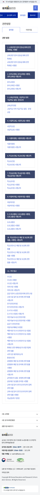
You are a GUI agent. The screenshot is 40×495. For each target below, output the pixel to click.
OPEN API (19, 469)
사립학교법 (11, 126)
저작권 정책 (5, 472)
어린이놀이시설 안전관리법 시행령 (18, 320)
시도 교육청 (5, 414)
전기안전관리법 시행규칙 (15, 307)
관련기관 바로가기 (7, 426)
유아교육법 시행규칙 (14, 88)
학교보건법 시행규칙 (14, 164)
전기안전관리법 (12, 303)
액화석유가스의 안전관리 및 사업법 (19, 330)
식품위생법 (11, 143)
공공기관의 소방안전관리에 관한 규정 (19, 293)
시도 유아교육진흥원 (8, 420)
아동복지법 (11, 202)
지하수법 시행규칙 (13, 290)
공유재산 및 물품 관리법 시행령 (17, 381)
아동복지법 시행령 (13, 205)
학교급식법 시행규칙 (14, 188)
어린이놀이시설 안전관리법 (16, 317)
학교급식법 (11, 181)
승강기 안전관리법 (13, 324)
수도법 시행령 (11, 280)
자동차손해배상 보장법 (14, 327)
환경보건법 (11, 357)
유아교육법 (11, 82)
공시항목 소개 (11, 15)
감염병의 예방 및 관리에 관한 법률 (18, 361)
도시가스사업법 (12, 310)
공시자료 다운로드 (30, 469)
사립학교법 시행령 (13, 129)
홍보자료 (33, 15)
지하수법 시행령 (12, 286)
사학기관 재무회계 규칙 (15, 354)
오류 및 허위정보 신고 (8, 469)
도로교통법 (11, 222)
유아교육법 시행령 (13, 85)
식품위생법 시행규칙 (14, 147)
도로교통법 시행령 (13, 225)
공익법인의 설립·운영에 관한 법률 (18, 378)
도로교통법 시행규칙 (14, 229)
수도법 (9, 276)
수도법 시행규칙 (12, 283)
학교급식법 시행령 (13, 184)
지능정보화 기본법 (13, 398)
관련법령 (23, 15)
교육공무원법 (11, 105)
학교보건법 (11, 161)
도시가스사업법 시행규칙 (15, 313)
